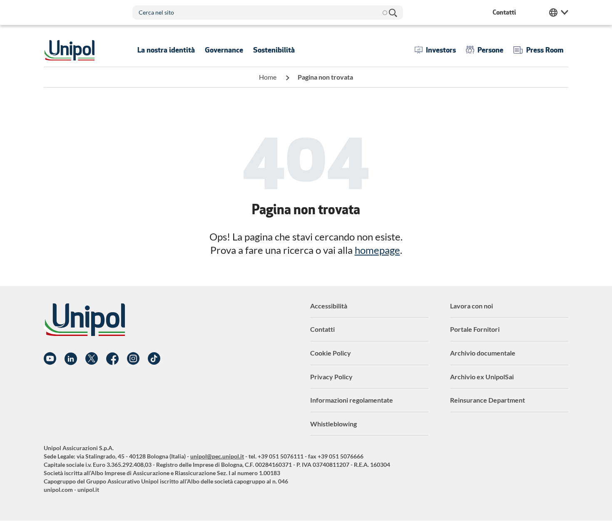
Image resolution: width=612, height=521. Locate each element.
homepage (377, 250)
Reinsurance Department (487, 400)
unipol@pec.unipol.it (217, 456)
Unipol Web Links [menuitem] (558, 12)
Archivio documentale (482, 353)
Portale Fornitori (475, 329)
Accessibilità (328, 306)
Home (267, 77)
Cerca (392, 12)
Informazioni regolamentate (351, 400)
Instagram (133, 359)
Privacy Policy (331, 377)
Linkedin (71, 359)
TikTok (154, 359)
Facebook (112, 359)
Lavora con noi (471, 306)
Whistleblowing (333, 424)
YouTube (50, 359)
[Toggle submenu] (166, 50)
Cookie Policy (330, 353)
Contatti (322, 329)
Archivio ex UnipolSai (482, 377)
